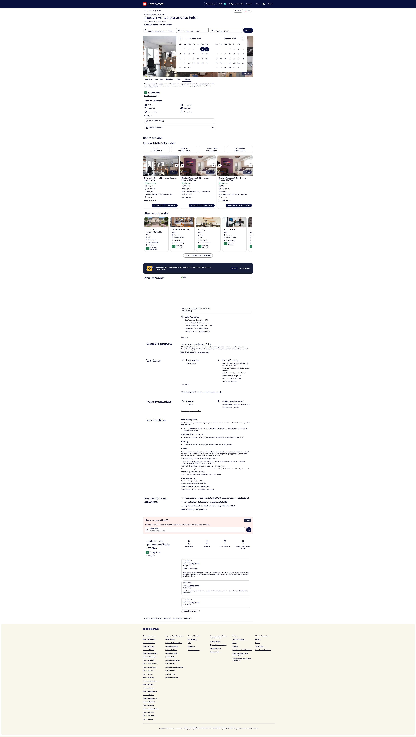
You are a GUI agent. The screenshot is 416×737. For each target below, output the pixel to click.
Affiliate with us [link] (215, 641)
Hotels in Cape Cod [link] (171, 677)
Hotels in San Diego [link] (149, 657)
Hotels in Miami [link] (148, 670)
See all (146, 116)
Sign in (270, 4)
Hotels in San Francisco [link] (150, 663)
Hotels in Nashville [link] (149, 660)
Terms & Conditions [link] (239, 639)
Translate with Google (190, 568)
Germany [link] (152, 618)
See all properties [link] (154, 11)
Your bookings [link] (192, 639)
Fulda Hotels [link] (167, 618)
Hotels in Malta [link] (170, 657)
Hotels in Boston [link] (148, 695)
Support (249, 4)
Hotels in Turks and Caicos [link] (173, 643)
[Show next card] (252, 234)
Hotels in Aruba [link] (170, 639)
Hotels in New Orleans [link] (150, 653)
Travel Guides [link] (259, 646)
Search (248, 30)
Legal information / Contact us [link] (242, 650)
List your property (236, 4)
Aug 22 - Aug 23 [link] (156, 151)
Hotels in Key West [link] (149, 702)
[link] (248, 10)
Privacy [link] (235, 643)
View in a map (187, 311)
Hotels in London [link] (148, 705)
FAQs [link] (189, 643)
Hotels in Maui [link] (169, 663)
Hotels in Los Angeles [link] (150, 667)
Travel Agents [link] (214, 652)
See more (184, 337)
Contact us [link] (191, 646)
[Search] (248, 529)
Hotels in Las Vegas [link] (149, 639)
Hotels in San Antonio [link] (150, 691)
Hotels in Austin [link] (148, 684)
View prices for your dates (164, 205)
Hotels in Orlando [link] (148, 650)
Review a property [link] (193, 650)
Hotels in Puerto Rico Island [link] (174, 667)
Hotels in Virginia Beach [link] (150, 709)
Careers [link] (257, 643)
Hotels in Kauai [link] (170, 670)
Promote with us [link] (215, 648)
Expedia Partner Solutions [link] (218, 645)
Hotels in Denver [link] (148, 677)
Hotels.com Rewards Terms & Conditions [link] (242, 659)
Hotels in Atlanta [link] (148, 688)
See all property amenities (191, 411)
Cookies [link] (235, 646)
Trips (257, 4)
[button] (185, 49)
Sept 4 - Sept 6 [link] (240, 151)
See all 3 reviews (150, 96)
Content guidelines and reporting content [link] (240, 654)
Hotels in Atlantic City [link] (150, 698)
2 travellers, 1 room (222, 31)
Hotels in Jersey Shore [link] (172, 660)
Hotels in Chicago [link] (148, 646)
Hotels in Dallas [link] (148, 719)
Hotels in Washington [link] (150, 681)
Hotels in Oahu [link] (170, 674)
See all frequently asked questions (194, 509)
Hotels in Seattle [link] (148, 712)
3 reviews (149, 556)
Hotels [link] (146, 618)
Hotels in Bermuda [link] (171, 653)
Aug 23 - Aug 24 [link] (184, 151)
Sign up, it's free (245, 268)
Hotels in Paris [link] (147, 674)
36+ (248, 73)
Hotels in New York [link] (149, 643)
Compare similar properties (199, 255)
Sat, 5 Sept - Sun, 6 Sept (190, 31)
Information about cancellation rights (195, 353)
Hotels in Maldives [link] (171, 650)
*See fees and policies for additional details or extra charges (200, 392)
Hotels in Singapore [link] (171, 646)
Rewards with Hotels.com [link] (263, 650)
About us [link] (258, 639)
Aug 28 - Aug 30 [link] (212, 151)
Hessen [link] (159, 618)
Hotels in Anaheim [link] (148, 715)
